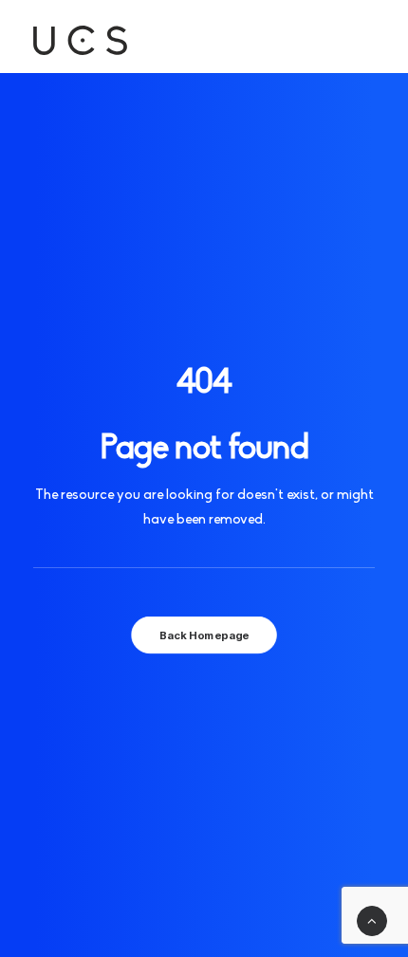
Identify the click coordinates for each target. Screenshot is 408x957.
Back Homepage (204, 635)
